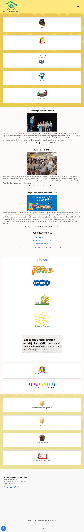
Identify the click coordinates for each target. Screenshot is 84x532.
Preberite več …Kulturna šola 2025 (40, 186)
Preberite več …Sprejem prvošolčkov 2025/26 (41, 143)
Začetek (22, 248)
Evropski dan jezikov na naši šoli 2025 (42, 192)
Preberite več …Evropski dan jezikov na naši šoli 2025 (40, 226)
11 (31, 248)
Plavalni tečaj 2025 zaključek (42, 240)
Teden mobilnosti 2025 (42, 244)
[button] (77, 7)
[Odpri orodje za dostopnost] (3, 528)
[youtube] (11, 487)
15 (46, 248)
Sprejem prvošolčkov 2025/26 (42, 110)
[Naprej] (57, 247)
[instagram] (15, 487)
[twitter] (8, 487)
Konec (62, 248)
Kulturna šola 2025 (42, 149)
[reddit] (18, 487)
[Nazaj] (28, 247)
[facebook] (4, 487)
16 (50, 248)
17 (53, 248)
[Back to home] (11, 6)
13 (39, 248)
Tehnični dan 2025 (42, 237)
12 (35, 248)
